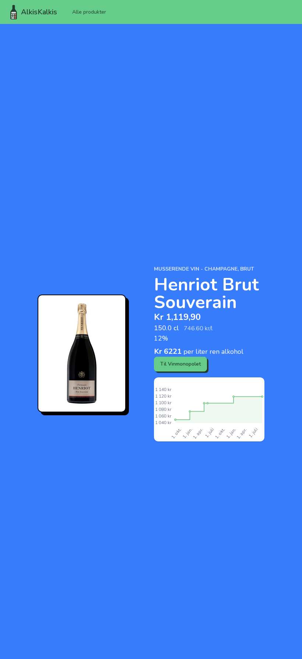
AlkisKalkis (39, 12)
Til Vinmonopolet (180, 363)
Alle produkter (89, 11)
